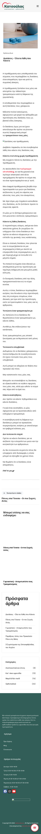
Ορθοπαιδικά (8, 53)
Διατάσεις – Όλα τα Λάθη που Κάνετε (20, 614)
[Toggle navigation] (33, 6)
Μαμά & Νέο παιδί (13, 679)
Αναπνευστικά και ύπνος (15, 668)
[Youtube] (14, 791)
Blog (5, 745)
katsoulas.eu (19, 823)
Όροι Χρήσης (8, 741)
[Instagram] (9, 791)
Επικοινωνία (8, 749)
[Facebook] (5, 791)
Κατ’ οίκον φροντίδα (13, 673)
